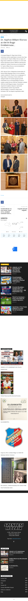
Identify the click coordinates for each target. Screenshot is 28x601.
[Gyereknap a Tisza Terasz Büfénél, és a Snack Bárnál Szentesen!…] (6, 310)
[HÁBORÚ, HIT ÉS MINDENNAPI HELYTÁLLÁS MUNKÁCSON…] (6, 271)
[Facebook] (2, 51)
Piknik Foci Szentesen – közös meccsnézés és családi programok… (18, 298)
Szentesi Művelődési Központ (7, 587)
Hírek (6, 34)
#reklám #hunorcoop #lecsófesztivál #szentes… (11, 395)
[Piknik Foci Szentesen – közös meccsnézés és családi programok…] (6, 300)
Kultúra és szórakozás (5, 589)
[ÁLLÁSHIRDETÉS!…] (14, 409)
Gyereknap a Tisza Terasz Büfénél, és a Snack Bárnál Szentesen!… (19, 308)
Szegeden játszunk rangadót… (22, 209)
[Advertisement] (14, 15)
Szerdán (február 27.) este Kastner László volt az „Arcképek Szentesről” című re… (6, 211)
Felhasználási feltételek (14, 535)
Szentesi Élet (4, 578)
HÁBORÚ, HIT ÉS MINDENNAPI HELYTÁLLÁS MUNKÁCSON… (17, 270)
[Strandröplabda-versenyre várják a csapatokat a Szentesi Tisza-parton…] (6, 280)
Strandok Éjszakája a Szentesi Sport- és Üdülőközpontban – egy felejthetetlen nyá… (19, 289)
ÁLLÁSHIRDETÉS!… (5, 422)
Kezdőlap (2, 34)
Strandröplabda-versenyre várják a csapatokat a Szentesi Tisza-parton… (18, 279)
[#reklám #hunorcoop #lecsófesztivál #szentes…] (7, 383)
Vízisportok (3, 580)
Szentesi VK (3, 585)
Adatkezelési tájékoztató (14, 533)
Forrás (2, 195)
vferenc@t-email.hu (16, 538)
